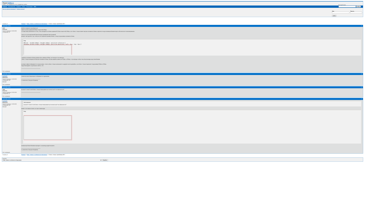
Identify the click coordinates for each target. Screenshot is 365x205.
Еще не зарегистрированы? (9, 9)
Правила (18, 6)
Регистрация (29, 6)
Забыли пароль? (21, 9)
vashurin (5, 76)
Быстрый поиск (342, 4)
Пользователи (11, 6)
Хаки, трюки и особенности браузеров (37, 23)
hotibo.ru (11, 3)
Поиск (23, 6)
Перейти (5, 158)
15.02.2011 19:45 (6, 25)
